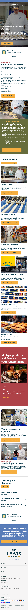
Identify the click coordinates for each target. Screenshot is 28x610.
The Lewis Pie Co (7, 594)
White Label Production (8, 83)
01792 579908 (4, 582)
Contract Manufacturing (8, 80)
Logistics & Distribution (8, 86)
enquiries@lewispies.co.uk (6, 584)
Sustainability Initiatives (8, 90)
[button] (2, 5)
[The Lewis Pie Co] (14, 6)
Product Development (8, 77)
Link (2, 166)
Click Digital (8, 597)
